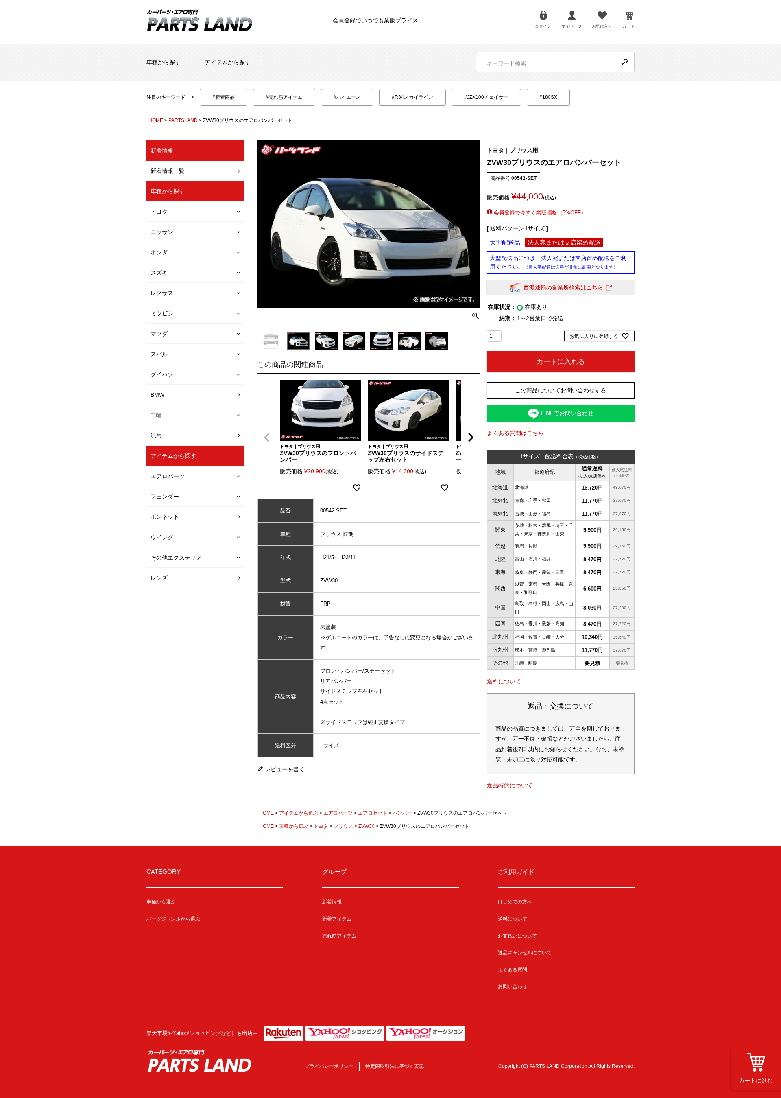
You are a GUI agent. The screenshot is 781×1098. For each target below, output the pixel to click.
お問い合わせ (512, 986)
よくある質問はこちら (515, 433)
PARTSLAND (183, 120)
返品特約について (509, 785)
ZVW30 (366, 826)
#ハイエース (347, 97)
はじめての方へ (515, 902)
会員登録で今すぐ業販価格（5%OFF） (539, 213)
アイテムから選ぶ (298, 813)
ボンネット (165, 517)
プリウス (343, 826)
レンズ (159, 578)
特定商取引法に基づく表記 (394, 1066)
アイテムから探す (228, 62)
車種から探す (163, 62)
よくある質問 (512, 970)
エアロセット (372, 813)
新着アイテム (336, 919)
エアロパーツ (338, 813)
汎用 (156, 435)
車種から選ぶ (293, 826)
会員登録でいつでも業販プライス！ (378, 20)
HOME (155, 120)
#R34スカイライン (412, 97)
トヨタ (321, 826)
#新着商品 (223, 97)
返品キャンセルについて (525, 953)
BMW (157, 395)
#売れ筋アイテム (284, 97)
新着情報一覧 (168, 171)
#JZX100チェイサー (486, 97)
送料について (504, 681)
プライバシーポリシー (329, 1066)
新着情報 (332, 902)
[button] (267, 437)
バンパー (402, 813)
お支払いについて (517, 936)
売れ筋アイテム (339, 936)
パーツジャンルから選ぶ (173, 919)
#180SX (548, 97)
